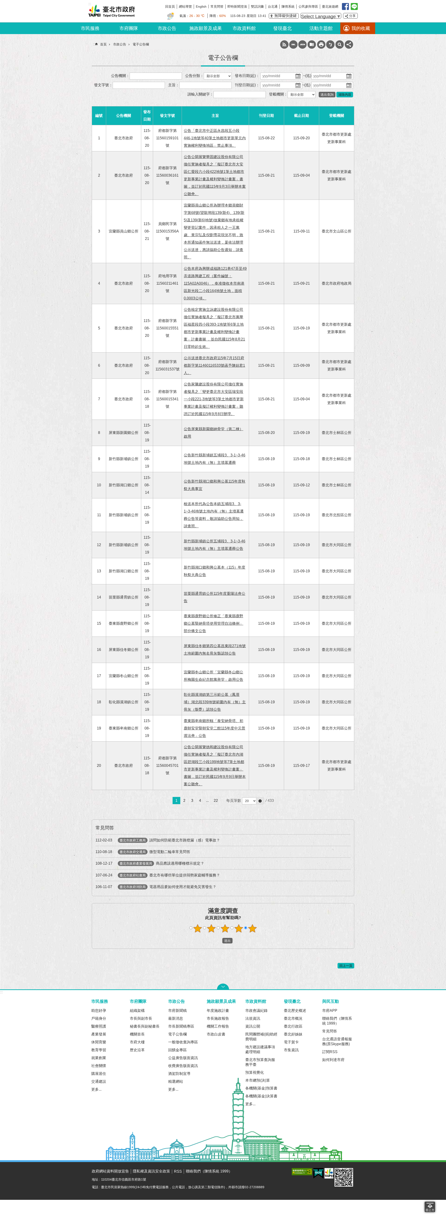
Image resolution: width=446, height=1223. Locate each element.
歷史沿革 (137, 1050)
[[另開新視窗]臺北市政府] (329, 1173)
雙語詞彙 (257, 6)
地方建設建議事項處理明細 (260, 1049)
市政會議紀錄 (256, 1011)
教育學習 (98, 1050)
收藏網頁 (312, 44)
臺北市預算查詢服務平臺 (260, 1062)
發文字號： (103, 85)
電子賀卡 (291, 1042)
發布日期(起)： (247, 76)
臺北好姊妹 (293, 1034)
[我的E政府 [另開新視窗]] (318, 1173)
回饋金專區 (177, 1050)
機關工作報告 (218, 1026)
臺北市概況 (293, 1018)
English (201, 6)
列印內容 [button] (321, 44)
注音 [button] (330, 44)
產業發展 (98, 1034)
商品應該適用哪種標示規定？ (149, 863)
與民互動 (330, 1001)
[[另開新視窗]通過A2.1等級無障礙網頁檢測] (302, 1171)
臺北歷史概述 (295, 1011)
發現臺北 (282, 28)
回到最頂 (430, 1207)
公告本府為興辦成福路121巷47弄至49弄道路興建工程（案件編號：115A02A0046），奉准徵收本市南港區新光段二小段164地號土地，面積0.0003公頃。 (215, 283)
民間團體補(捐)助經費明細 (261, 1036)
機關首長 (137, 1034)
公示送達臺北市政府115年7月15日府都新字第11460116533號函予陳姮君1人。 (214, 365)
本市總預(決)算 (257, 1080)
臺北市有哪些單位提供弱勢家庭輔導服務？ (157, 875)
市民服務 (90, 28)
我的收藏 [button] (360, 28)
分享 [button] (352, 16)
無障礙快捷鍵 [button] (285, 16)
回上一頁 (345, 966)
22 (216, 801)
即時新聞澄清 (237, 6)
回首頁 (170, 6)
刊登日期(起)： (247, 85)
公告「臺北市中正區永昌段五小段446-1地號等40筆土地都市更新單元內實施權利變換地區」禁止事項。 (215, 138)
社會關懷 (98, 1066)
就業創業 (98, 1058)
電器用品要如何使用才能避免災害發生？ (155, 887)
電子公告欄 (141, 44)
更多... (96, 1089)
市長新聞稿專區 (181, 1026)
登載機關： (278, 94)
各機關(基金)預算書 (261, 1088)
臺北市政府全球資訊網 (111, 11)
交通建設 (98, 1081)
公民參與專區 (308, 6)
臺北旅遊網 (330, 6)
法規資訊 (252, 1018)
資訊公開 (252, 1026)
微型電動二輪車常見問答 (142, 852)
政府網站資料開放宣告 (110, 1171)
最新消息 (175, 1018)
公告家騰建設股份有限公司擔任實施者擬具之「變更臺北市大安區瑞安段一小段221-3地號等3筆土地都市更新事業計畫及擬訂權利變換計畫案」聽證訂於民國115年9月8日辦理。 (214, 399)
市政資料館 (244, 28)
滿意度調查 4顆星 (238, 928)
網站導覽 (185, 6)
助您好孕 (98, 1011)
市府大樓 (137, 1042)
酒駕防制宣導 (179, 1074)
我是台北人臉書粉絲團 (345, 6)
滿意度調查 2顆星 (211, 928)
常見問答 (216, 6)
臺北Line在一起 (354, 6)
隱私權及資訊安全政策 (151, 1171)
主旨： (173, 85)
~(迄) (307, 76)
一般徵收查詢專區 (183, 1042)
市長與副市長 (141, 1018)
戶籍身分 (98, 1018)
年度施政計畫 (218, 1011)
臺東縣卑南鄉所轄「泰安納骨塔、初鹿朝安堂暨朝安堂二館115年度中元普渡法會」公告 (214, 728)
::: (1, 992)
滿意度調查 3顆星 (225, 928)
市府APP (329, 1011)
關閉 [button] (223, 987)
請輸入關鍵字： (200, 94)
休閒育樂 (98, 1042)
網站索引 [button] (339, 44)
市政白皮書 (216, 1034)
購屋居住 (98, 1074)
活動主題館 (321, 28)
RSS (284, 44)
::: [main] (94, 44)
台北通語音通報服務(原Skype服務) (337, 1041)
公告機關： (120, 76)
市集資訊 (291, 1050)
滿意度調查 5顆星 (252, 928)
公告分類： (194, 76)
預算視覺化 (254, 1072)
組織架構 (137, 1011)
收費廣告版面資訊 (183, 1066)
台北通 (273, 6)
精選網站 (175, 1081)
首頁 (103, 44)
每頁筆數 (233, 801)
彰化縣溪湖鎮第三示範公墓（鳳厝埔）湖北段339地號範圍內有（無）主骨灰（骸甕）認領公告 (215, 702)
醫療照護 (98, 1026)
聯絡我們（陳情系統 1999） (337, 1020)
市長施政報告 (218, 1018)
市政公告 (167, 28)
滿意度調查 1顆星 (197, 928)
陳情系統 (288, 6)
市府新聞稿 (177, 1011)
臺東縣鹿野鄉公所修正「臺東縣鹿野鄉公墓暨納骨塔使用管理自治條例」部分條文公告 (213, 623)
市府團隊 (128, 28)
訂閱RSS (330, 1052)
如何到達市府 (333, 1060)
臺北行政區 (293, 1026)
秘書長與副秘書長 (145, 1026)
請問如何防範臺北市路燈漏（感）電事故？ (157, 840)
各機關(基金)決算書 (261, 1096)
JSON (302, 44)
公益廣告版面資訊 (183, 1058)
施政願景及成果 (205, 28)
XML (293, 44)
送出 (217, 940)
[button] (260, 800)
